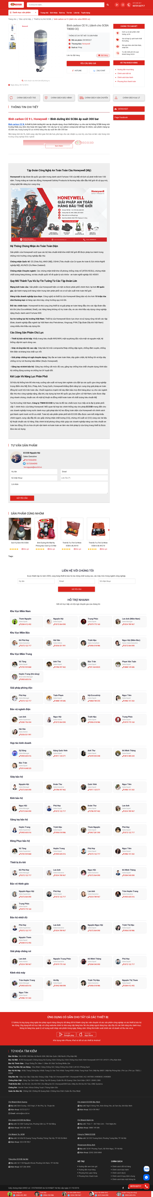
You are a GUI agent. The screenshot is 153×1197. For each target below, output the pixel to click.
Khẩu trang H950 (67, 1071)
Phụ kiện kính (116, 1060)
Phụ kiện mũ (72, 1056)
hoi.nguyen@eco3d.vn (32, 467)
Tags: (10, 556)
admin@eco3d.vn (23, 1113)
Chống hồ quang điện (41, 1091)
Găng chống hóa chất (64, 1067)
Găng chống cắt (47, 1067)
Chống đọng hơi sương (42, 1060)
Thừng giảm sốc (51, 1087)
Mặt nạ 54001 (99, 1071)
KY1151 (100, 1060)
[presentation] (109, 530)
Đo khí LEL (26, 1084)
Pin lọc (125, 1071)
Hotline (78, 71)
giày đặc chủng (37, 1077)
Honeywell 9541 (63, 1077)
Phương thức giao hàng (88, 1173)
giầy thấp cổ (50, 1077)
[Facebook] (123, 1188)
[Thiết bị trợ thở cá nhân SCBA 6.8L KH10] (72, 529)
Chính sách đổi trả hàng (121, 1166)
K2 (85, 1077)
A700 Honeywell (25, 1060)
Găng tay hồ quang (48, 1080)
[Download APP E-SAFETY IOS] (122, 4)
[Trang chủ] (15, 5)
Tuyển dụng (85, 13)
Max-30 (48, 1063)
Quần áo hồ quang (64, 1080)
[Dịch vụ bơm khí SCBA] (20, 529)
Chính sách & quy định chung (123, 1176)
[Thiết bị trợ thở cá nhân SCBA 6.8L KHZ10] (98, 529)
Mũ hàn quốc (51, 1056)
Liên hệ (76, 13)
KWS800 (107, 1077)
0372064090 (30, 460)
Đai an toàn (23, 1087)
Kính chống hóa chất (74, 1060)
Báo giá (26, 549)
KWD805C (99, 1077)
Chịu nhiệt (36, 1067)
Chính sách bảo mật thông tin (123, 1179)
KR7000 (91, 1077)
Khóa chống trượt (36, 1087)
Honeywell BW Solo (63, 1084)
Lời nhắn (14, 484)
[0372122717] (146, 1186)
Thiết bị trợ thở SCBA (42, 19)
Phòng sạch (85, 1067)
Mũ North (62, 1056)
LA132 (76, 1067)
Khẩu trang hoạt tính (83, 1071)
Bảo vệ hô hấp (25, 19)
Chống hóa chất (57, 1091)
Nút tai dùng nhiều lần (61, 1063)
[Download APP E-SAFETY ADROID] (117, 4)
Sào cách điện (79, 1080)
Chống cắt (27, 1091)
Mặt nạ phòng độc (113, 1071)
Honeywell (86, 44)
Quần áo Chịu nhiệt (72, 1091)
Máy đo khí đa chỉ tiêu (81, 1084)
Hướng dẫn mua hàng (125, 69)
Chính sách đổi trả (124, 73)
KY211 (106, 1060)
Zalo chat (100, 71)
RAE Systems (97, 1084)
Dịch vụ (62, 13)
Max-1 (40, 1063)
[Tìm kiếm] (107, 4)
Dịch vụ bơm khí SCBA (20, 543)
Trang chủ (44, 13)
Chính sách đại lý (119, 1173)
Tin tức (69, 13)
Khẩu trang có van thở (50, 1071)
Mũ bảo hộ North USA (36, 1056)
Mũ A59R (22, 1056)
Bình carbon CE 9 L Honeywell (27, 119)
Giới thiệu (53, 13)
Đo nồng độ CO (48, 1084)
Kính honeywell (89, 1060)
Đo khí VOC (36, 1084)
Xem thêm (59, 146)
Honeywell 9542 (77, 1077)
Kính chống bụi (58, 1060)
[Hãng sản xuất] (25, 26)
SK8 (98, 1080)
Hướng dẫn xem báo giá (88, 1166)
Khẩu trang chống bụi (30, 1071)
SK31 (88, 1080)
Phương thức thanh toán (126, 81)
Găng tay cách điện (31, 1080)
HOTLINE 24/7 (137, 3)
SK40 (94, 1080)
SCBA (10, 1073)
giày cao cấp (24, 1077)
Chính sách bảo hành (125, 77)
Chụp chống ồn (31, 1063)
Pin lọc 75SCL (134, 1071)
